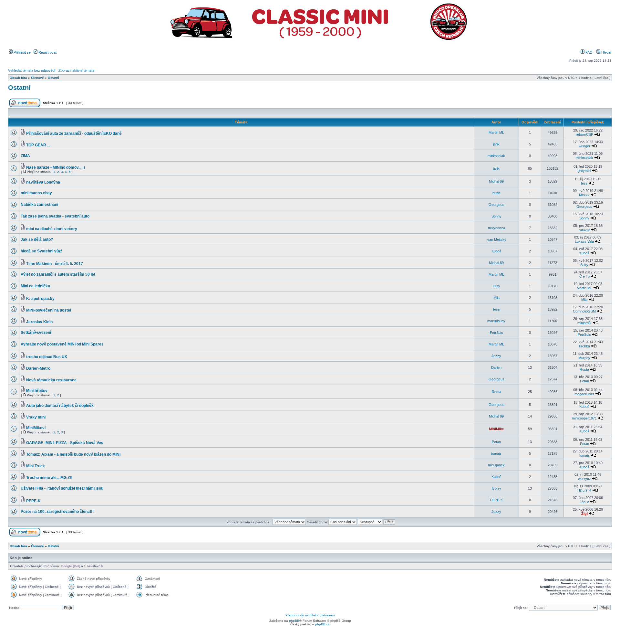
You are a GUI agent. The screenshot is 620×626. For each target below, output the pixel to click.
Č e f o (584, 276)
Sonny (496, 216)
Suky (584, 265)
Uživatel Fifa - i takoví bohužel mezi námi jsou (62, 488)
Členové (37, 78)
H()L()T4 (584, 490)
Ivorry (496, 488)
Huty (496, 286)
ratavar (584, 230)
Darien (496, 367)
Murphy (584, 358)
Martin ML (496, 132)
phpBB (294, 620)
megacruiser (584, 394)
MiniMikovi (36, 428)
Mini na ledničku (35, 286)
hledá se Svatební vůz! (41, 251)
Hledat (605, 52)
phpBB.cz (322, 624)
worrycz (584, 479)
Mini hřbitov (36, 390)
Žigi (584, 513)
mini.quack (496, 465)
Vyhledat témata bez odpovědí (32, 70)
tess (584, 183)
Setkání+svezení (36, 332)
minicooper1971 (584, 418)
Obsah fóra (18, 78)
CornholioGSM (584, 311)
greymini (584, 171)
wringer (584, 146)
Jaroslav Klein (39, 322)
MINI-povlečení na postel (48, 310)
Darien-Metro (38, 368)
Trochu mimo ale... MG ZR (49, 477)
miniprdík (584, 323)
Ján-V (584, 502)
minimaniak (496, 156)
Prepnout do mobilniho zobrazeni (310, 615)
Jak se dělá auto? (37, 239)
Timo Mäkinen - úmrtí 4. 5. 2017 (54, 263)
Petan (584, 381)
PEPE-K (33, 501)
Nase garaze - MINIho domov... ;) (55, 167)
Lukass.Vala (584, 241)
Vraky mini (36, 417)
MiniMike (496, 429)
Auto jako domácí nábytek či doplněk (60, 405)
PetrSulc (496, 332)
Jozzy (496, 356)
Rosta (584, 369)
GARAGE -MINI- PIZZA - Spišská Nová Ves (64, 442)
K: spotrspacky (40, 298)
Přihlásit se (22, 52)
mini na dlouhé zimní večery (51, 229)
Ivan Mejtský (496, 239)
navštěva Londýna (43, 182)
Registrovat (47, 52)
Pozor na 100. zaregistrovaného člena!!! (57, 511)
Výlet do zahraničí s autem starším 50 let (58, 274)
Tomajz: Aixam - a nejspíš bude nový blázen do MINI (73, 454)
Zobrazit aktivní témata (76, 70)
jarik (496, 144)
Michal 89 (496, 181)
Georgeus (496, 205)
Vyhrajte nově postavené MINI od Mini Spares (62, 344)
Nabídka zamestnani (39, 204)
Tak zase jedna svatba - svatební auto (55, 216)
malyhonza (496, 228)
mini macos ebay (36, 193)
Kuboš (496, 251)
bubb (496, 193)
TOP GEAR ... (38, 145)
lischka (584, 346)
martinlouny (496, 321)
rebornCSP (584, 134)
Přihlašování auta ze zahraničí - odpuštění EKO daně (74, 133)
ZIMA (25, 156)
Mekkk (584, 195)
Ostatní (53, 78)
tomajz (496, 453)
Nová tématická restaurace (51, 380)
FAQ (588, 52)
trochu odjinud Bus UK (46, 357)
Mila (496, 298)
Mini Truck (35, 466)
